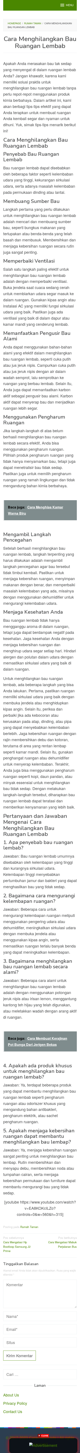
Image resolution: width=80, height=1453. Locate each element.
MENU (70, 5)
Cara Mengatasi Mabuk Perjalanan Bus (62, 1242)
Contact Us (12, 1411)
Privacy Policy (15, 1403)
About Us (11, 1395)
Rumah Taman (29, 1227)
